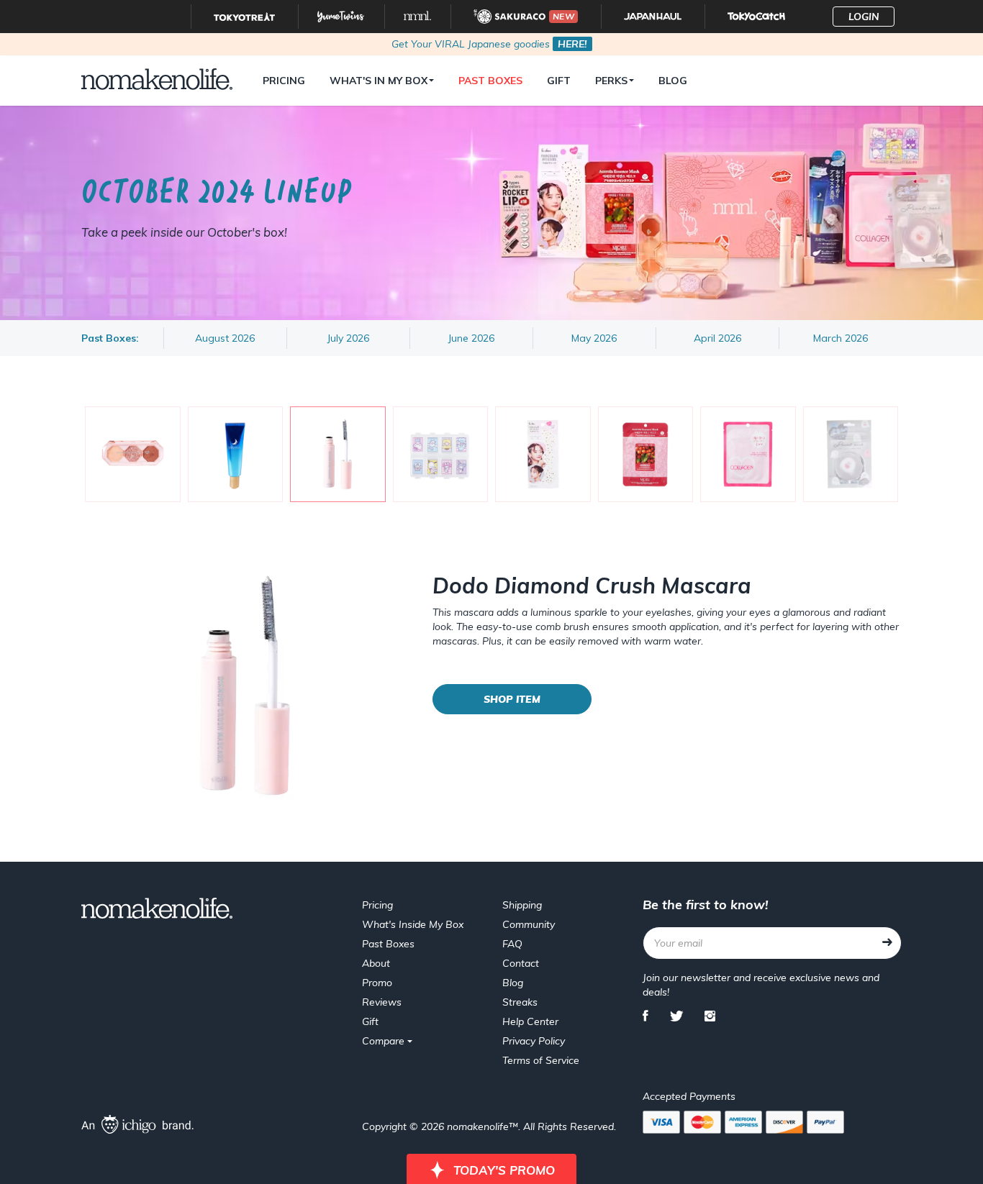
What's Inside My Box (412, 924)
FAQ (512, 943)
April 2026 (717, 338)
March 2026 (840, 338)
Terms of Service (540, 1060)
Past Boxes (490, 80)
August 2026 (225, 338)
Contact (520, 963)
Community (528, 924)
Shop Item (512, 699)
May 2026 (594, 338)
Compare (384, 1040)
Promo (377, 982)
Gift (559, 80)
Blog (672, 80)
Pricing (284, 80)
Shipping (522, 904)
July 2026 (348, 338)
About (376, 963)
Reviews (382, 1002)
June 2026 (471, 338)
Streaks (520, 1002)
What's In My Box (378, 80)
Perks (611, 80)
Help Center (530, 1021)
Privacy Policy (533, 1040)
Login (863, 16)
